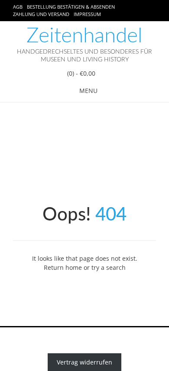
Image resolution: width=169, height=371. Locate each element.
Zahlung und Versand (41, 14)
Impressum (87, 14)
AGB (18, 6)
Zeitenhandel (84, 36)
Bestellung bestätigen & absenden (71, 6)
